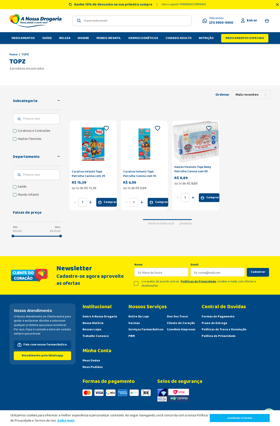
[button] (37, 101)
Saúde (22, 186)
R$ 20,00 (55, 231)
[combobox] (132, 21)
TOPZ (25, 55)
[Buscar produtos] (79, 21)
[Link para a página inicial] (13, 55)
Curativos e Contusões (34, 131)
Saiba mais (66, 420)
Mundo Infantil (28, 194)
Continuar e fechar (239, 418)
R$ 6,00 (17, 231)
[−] (75, 202)
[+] (90, 202)
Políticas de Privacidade (198, 281)
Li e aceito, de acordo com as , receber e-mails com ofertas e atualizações (199, 284)
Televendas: (221, 20)
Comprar (110, 202)
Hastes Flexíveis (29, 139)
